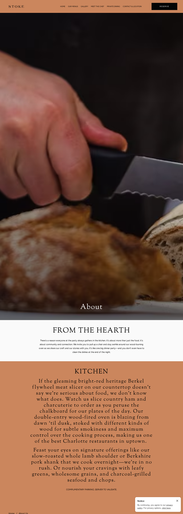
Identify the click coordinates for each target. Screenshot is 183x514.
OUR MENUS (73, 6)
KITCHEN (91, 372)
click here (166, 508)
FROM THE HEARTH (91, 330)
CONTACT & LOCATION (132, 6)
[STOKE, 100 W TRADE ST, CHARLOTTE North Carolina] (16, 6)
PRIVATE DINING (113, 6)
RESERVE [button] (164, 6)
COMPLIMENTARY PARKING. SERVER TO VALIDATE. (91, 489)
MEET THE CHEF (97, 6)
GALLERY (84, 6)
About (91, 307)
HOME (62, 6)
